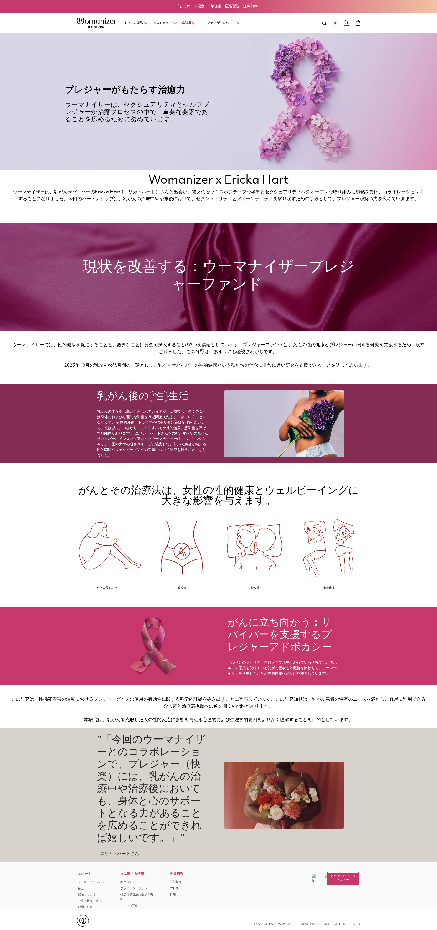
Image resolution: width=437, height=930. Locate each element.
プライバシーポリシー (135, 888)
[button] (343, 878)
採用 (173, 894)
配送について (87, 894)
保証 (81, 888)
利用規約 (126, 882)
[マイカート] (358, 23)
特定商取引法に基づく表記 (136, 897)
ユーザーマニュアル (91, 882)
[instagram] (314, 876)
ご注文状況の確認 (90, 901)
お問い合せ (85, 907)
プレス (174, 888)
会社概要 (176, 882)
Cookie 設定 (128, 905)
